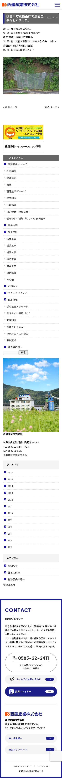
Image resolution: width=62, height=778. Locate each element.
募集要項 (11, 340)
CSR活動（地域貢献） (19, 211)
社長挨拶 (11, 171)
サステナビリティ (17, 293)
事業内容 (13, 225)
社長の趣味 (14, 572)
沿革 (9, 184)
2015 (10, 547)
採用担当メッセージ (17, 306)
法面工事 (11, 238)
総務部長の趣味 (16, 579)
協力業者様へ (15, 347)
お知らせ (13, 286)
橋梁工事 (11, 252)
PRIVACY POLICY (22, 766)
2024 (10, 486)
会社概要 (11, 177)
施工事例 (13, 232)
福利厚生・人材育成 (17, 333)
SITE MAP (43, 766)
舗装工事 (11, 245)
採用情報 (13, 299)
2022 (10, 499)
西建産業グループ (16, 191)
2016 (10, 540)
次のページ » (52, 107)
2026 (10, 472)
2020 (10, 513)
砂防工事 (11, 259)
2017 (10, 533)
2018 (10, 526)
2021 (10, 506)
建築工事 (11, 266)
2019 (10, 520)
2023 (10, 493)
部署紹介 (11, 198)
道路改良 (11, 272)
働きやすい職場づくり (19, 313)
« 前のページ (10, 107)
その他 (10, 279)
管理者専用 (9, 585)
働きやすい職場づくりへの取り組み (26, 218)
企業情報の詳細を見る (15, 455)
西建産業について (17, 164)
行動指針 (11, 205)
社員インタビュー (16, 326)
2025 (10, 479)
